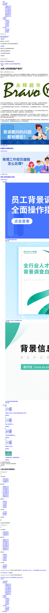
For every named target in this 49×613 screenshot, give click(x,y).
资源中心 (5, 18)
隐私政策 (10, 572)
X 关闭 (1, 578)
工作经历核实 (6, 480)
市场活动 (7, 24)
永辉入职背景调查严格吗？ (15, 63)
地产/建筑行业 (8, 10)
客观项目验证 (6, 478)
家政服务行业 (8, 16)
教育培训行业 (8, 14)
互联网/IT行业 (8, 6)
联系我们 (7, 31)
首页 (4, 1)
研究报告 (7, 26)
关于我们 (5, 27)
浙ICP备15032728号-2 (27, 570)
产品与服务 (5, 3)
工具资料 (7, 23)
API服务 (4, 17)
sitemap (1, 572)
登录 (1, 36)
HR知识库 (7, 21)
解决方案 (5, 4)
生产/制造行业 (8, 8)
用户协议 (5, 572)
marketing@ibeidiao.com (6, 474)
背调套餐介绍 (6, 481)
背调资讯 (7, 20)
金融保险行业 (8, 7)
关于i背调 (7, 29)
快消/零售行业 (8, 11)
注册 (8, 36)
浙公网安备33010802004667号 (40, 570)
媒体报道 (7, 30)
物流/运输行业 (8, 13)
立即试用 (4, 36)
